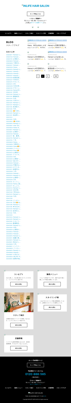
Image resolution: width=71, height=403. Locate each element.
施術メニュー (18, 33)
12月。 (12, 98)
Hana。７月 (13, 142)
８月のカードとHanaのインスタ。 (13, 254)
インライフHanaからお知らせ (13, 246)
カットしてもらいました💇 (13, 182)
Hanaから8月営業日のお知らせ (13, 57)
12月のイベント (13, 100)
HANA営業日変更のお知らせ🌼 (13, 86)
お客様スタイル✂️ (13, 229)
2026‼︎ (12, 92)
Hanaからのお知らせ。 (13, 73)
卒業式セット (13, 165)
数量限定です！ (13, 223)
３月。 (12, 171)
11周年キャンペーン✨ (13, 63)
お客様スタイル (13, 152)
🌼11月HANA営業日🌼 (13, 111)
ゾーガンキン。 (13, 248)
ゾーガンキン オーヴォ (13, 200)
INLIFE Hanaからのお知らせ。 (13, 256)
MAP (44, 396)
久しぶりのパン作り (13, 186)
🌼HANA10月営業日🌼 (13, 121)
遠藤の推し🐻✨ (13, 238)
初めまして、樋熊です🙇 (13, 242)
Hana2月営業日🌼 (13, 90)
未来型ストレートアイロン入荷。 (13, 107)
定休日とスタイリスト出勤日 (13, 211)
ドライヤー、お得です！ (13, 154)
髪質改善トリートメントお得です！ (13, 77)
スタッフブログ (61, 33)
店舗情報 (51, 33)
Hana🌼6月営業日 (13, 146)
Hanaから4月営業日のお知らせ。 (13, 75)
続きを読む (18, 284)
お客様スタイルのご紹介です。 (13, 59)
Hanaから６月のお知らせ (13, 65)
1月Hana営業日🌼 (13, 192)
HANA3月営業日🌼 (13, 80)
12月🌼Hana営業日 (13, 202)
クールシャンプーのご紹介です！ (13, 148)
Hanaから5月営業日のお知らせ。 (13, 71)
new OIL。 (13, 125)
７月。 (12, 140)
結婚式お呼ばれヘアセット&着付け (13, 169)
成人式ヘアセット (13, 161)
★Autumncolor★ (13, 206)
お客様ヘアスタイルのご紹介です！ (13, 177)
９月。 (12, 244)
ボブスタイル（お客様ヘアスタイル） (13, 167)
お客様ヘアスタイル (13, 132)
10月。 (12, 119)
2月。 (11, 84)
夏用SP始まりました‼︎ (13, 259)
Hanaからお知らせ (13, 55)
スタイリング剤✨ (13, 221)
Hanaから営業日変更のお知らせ (13, 69)
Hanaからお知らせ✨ (13, 231)
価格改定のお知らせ (13, 96)
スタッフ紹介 (29, 33)
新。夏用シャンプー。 (13, 136)
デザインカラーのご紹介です (13, 88)
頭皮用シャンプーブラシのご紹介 (13, 115)
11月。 (11, 109)
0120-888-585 (35, 374)
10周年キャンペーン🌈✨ (13, 144)
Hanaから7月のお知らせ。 (13, 61)
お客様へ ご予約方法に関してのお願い (13, 159)
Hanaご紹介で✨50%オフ (13, 184)
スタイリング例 (41, 33)
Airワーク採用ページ (36, 22)
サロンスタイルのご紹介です (13, 82)
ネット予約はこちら (35, 14)
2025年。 (13, 190)
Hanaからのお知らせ (13, 94)
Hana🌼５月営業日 (13, 150)
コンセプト (8, 33)
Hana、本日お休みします (13, 67)
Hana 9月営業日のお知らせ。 (13, 127)
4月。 (11, 157)
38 (56, 76)
